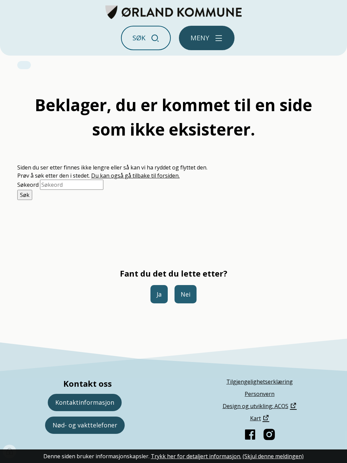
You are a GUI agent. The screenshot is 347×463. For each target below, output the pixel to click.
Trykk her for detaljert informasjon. (196, 456)
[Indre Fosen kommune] (173, 12)
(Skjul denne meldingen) (273, 456)
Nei (185, 294)
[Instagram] (269, 434)
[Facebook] (250, 434)
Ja (159, 294)
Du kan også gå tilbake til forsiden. (135, 175)
